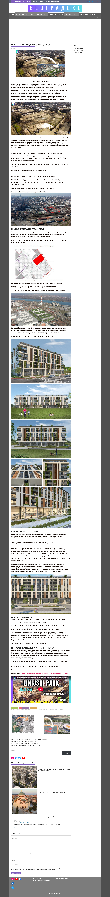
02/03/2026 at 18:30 (24, 822)
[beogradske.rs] (13, 14)
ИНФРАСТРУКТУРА (28, 14)
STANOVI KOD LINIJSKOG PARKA (56, 709)
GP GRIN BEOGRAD (28, 709)
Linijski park (35, 709)
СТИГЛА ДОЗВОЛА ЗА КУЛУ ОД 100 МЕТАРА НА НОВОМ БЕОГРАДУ (48, 1)
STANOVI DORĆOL (46, 709)
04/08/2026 (41, 790)
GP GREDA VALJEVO (20, 709)
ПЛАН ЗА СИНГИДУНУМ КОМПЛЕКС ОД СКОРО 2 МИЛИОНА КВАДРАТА (45, 673)
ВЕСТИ (18, 14)
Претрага (13, 750)
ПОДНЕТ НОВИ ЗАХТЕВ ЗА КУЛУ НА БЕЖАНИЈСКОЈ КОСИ (25, 745)
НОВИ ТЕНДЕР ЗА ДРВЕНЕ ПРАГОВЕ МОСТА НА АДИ (24, 743)
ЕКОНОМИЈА (84, 14)
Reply (15, 827)
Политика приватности (61, 878)
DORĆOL (14, 709)
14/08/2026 (41, 767)
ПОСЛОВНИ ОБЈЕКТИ (56, 14)
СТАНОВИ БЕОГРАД (71, 14)
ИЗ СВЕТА (93, 14)
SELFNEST (40, 709)
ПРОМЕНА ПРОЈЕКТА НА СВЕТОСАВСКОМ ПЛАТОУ (23, 741)
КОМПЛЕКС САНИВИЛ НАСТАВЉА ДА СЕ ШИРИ (23, 732)
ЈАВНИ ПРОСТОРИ (41, 14)
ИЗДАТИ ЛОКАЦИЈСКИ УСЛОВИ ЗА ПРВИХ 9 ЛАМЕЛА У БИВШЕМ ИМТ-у (29, 739)
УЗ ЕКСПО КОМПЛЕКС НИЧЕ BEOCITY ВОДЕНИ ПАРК (57, 735)
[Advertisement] (55, 30)
